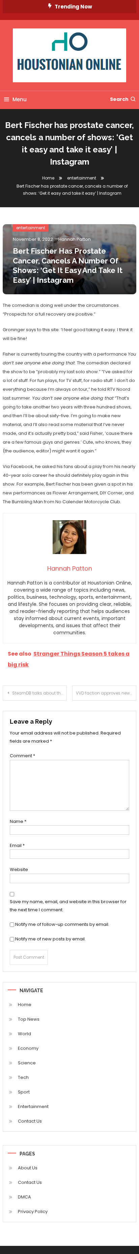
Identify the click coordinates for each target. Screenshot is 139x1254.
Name (18, 821)
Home (24, 1004)
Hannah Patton (74, 239)
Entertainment (33, 1106)
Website (19, 869)
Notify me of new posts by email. (50, 939)
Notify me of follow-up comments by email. (62, 924)
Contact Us (30, 1121)
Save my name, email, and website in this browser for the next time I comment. (68, 905)
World (24, 1033)
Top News (28, 1019)
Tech (23, 1077)
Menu (19, 99)
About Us (27, 1168)
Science (27, 1063)
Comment (22, 755)
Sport (24, 1092)
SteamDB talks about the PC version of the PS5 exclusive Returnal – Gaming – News (39, 693)
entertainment (30, 228)
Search (119, 99)
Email (17, 845)
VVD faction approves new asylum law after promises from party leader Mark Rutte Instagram (106, 693)
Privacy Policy (33, 1211)
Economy (28, 1048)
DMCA (24, 1197)
